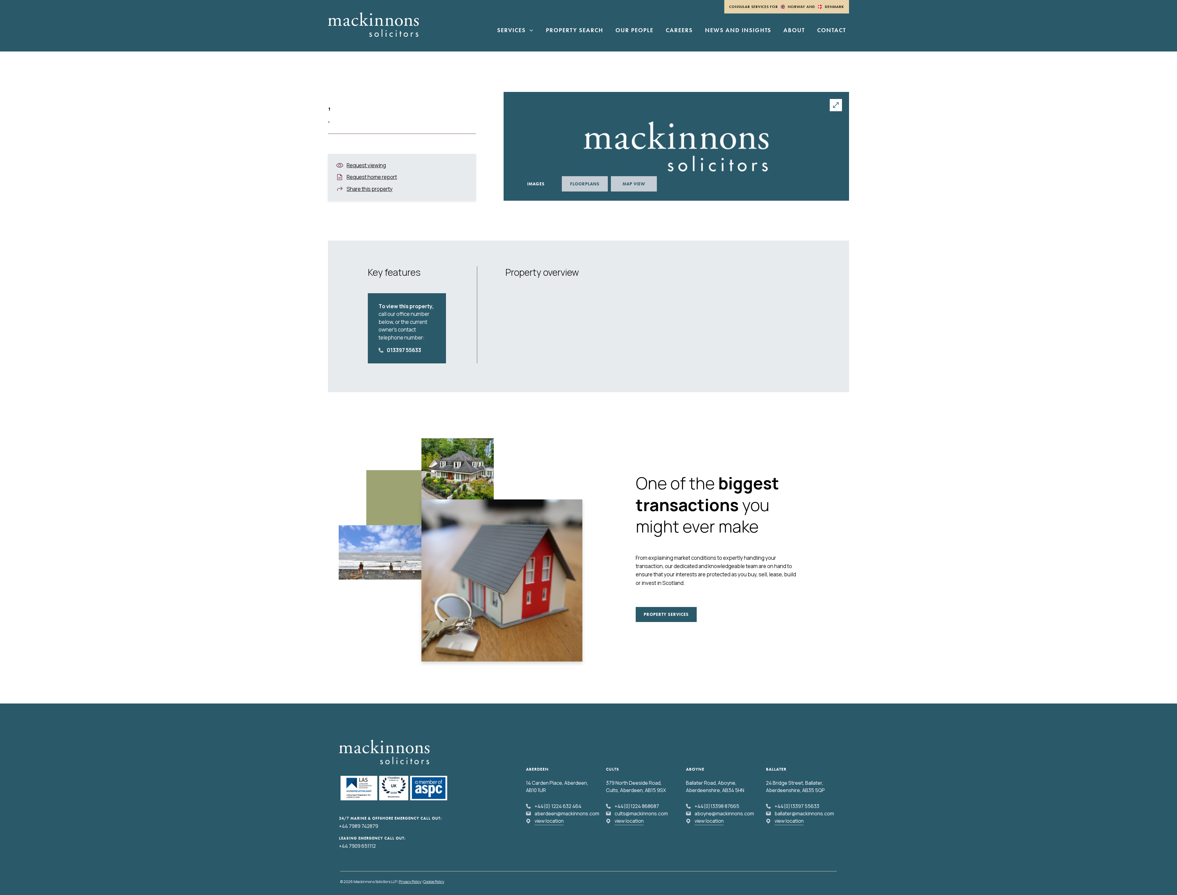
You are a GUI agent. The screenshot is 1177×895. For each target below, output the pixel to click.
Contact (831, 30)
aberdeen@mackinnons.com (567, 813)
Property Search (574, 30)
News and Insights (738, 30)
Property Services (666, 614)
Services (511, 30)
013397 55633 (404, 350)
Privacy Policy (410, 881)
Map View (634, 184)
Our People (634, 30)
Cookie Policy (433, 881)
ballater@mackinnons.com (804, 813)
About (794, 30)
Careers (679, 30)
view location (549, 820)
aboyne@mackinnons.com (724, 813)
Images (536, 184)
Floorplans (585, 184)
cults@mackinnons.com (641, 813)
